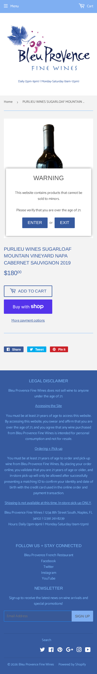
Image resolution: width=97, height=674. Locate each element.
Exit (64, 222)
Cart (89, 6)
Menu (14, 6)
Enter (35, 222)
